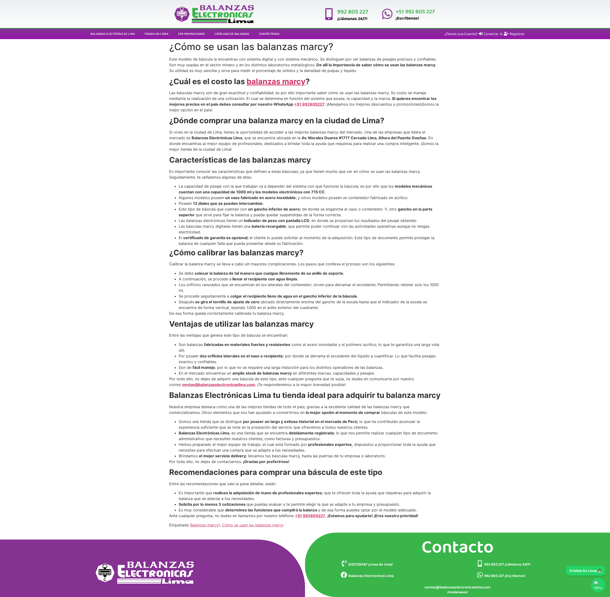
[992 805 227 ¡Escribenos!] (480, 574)
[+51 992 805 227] (387, 14)
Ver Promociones (191, 33)
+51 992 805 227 (415, 11)
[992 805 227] (329, 14)
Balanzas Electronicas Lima (371, 575)
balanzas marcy (276, 81)
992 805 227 (352, 11)
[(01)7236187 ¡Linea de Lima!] (344, 563)
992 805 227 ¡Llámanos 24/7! (507, 564)
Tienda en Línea (156, 33)
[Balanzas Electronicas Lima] (344, 574)
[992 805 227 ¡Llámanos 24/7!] (480, 563)
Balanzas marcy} (205, 525)
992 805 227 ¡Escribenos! (504, 575)
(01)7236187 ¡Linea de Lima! (370, 564)
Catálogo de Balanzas (231, 33)
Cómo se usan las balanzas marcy (253, 525)
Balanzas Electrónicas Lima (113, 33)
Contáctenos (269, 33)
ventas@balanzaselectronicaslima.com (218, 384)
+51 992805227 (309, 104)
